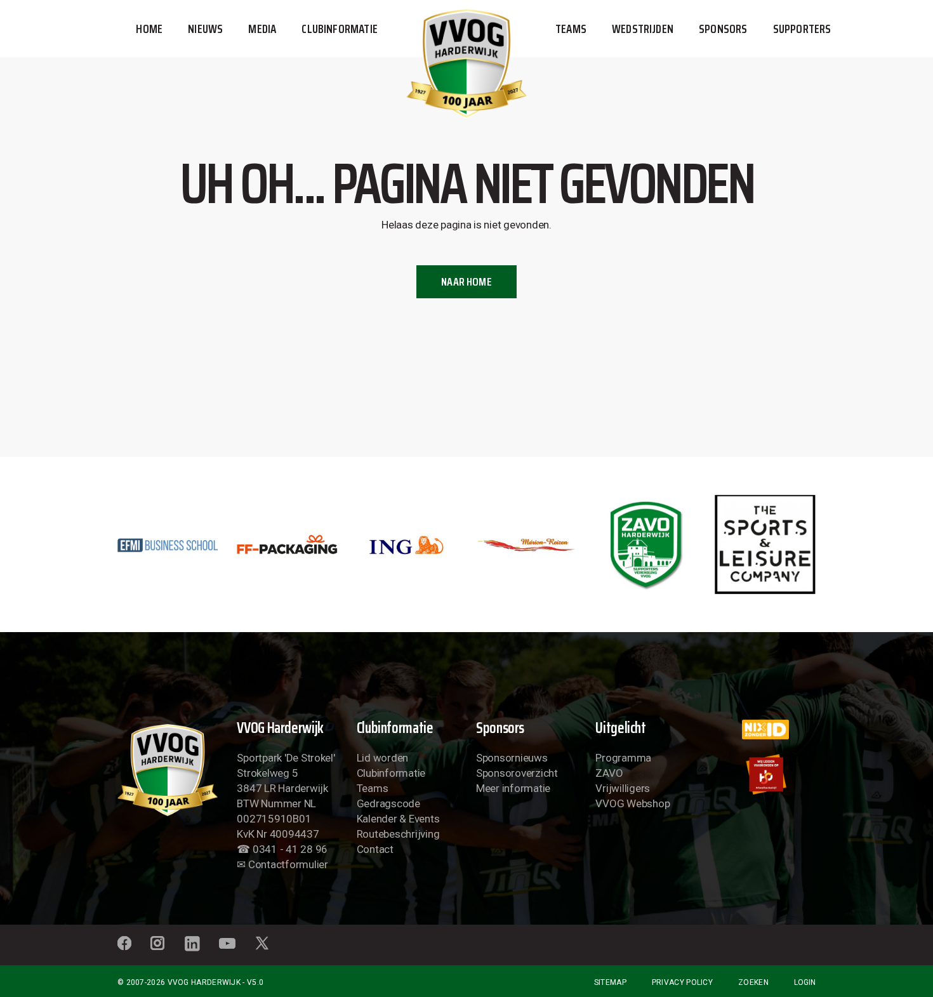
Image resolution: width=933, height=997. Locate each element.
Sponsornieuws (512, 757)
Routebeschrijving (398, 834)
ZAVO (609, 773)
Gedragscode (388, 803)
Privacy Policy (682, 982)
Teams (372, 788)
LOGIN (805, 982)
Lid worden (382, 757)
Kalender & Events (398, 818)
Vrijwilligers (622, 788)
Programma (623, 757)
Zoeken (753, 982)
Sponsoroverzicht (517, 773)
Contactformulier (288, 864)
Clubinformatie (391, 773)
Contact (375, 849)
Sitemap (610, 982)
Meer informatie (513, 788)
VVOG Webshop (632, 803)
